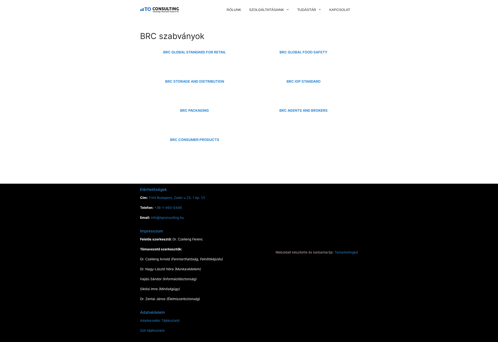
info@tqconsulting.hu (167, 218)
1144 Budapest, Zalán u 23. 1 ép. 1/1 (177, 198)
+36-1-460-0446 (168, 208)
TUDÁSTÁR (306, 10)
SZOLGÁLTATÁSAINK (266, 10)
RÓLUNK (234, 10)
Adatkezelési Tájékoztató (160, 321)
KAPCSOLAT (339, 10)
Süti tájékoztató (152, 330)
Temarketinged (346, 252)
